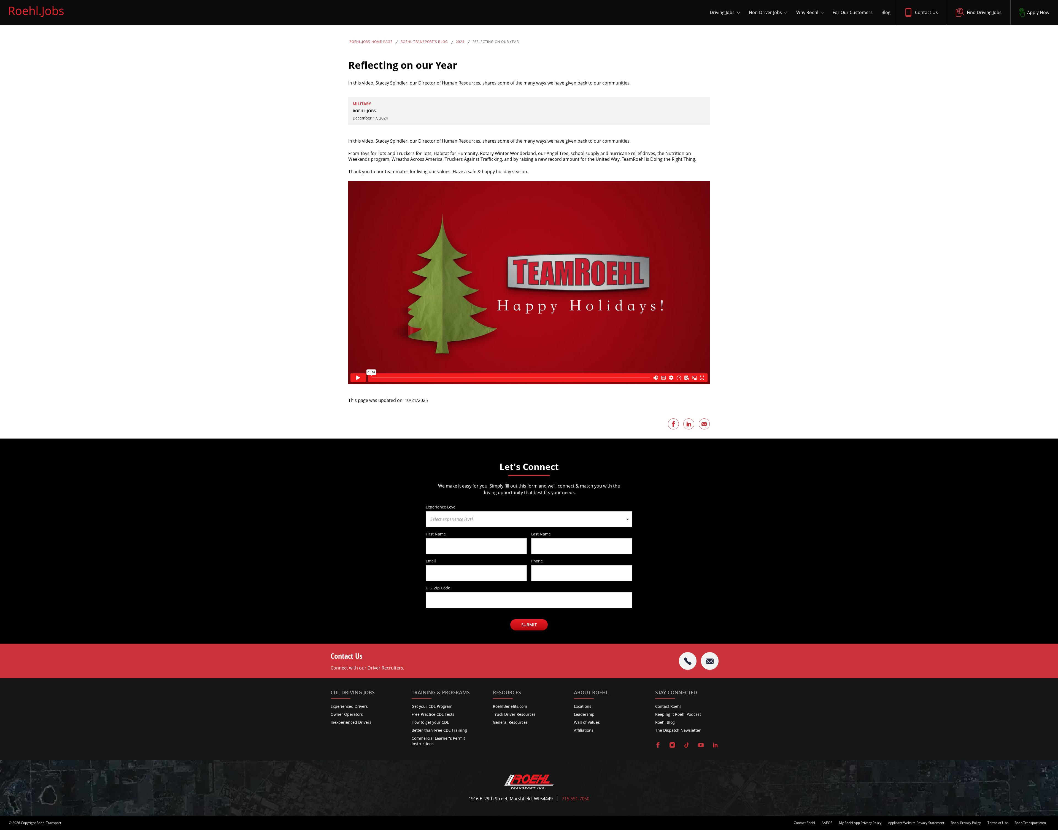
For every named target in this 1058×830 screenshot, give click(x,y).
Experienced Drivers (349, 706)
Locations (582, 706)
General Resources (510, 722)
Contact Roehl (668, 706)
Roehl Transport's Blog (424, 42)
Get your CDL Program (432, 706)
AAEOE (827, 823)
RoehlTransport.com (1030, 823)
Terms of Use (997, 823)
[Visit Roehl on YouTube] (701, 745)
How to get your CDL (430, 722)
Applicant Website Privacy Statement (916, 823)
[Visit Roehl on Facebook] (658, 745)
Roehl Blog (665, 722)
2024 (460, 42)
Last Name (541, 534)
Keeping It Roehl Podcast (678, 714)
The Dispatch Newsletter (678, 730)
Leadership (584, 714)
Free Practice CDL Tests (433, 714)
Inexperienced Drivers (351, 722)
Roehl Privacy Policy (966, 823)
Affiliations (583, 730)
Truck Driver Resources (514, 714)
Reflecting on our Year (496, 42)
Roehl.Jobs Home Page (371, 42)
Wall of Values (587, 722)
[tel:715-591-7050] (688, 661)
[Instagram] (672, 745)
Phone (537, 561)
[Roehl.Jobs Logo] (36, 18)
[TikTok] (686, 745)
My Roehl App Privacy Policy (860, 823)
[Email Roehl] (710, 661)
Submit (529, 624)
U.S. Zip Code (438, 588)
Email (431, 561)
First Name (436, 534)
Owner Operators (347, 714)
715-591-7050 (575, 799)
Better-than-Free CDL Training (439, 730)
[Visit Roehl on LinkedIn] (715, 745)
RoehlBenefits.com (510, 706)
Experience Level (441, 507)
